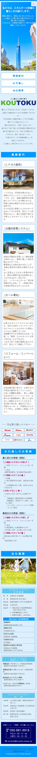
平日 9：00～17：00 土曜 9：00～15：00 (19, 732)
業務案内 (18, 76)
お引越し (18, 83)
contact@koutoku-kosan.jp (20, 741)
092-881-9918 (19, 751)
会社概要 (18, 90)
